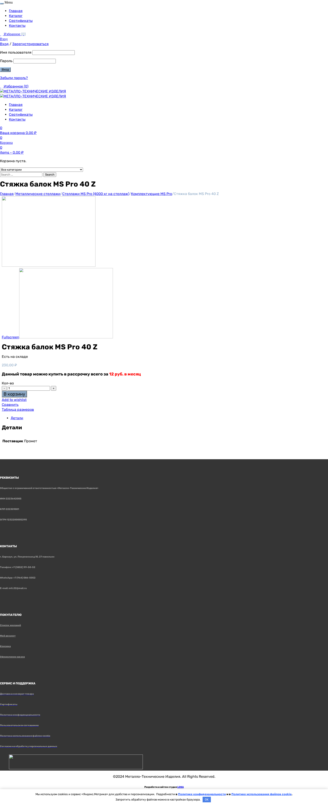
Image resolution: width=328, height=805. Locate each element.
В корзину (14, 394)
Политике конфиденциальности (202, 794)
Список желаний (10, 625)
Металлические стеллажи (37, 194)
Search (49, 174)
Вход (4, 39)
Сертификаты (21, 21)
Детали (17, 418)
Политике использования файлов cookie (261, 794)
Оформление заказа (12, 656)
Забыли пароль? (14, 78)
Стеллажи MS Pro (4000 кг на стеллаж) (95, 194)
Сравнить (10, 404)
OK (207, 799)
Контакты (17, 25)
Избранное (15, 34)
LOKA (180, 787)
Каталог (16, 16)
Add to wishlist (14, 400)
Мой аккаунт (8, 635)
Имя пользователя (15, 52)
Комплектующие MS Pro (151, 194)
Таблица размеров (18, 409)
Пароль (6, 61)
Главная (16, 11)
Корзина (5, 646)
